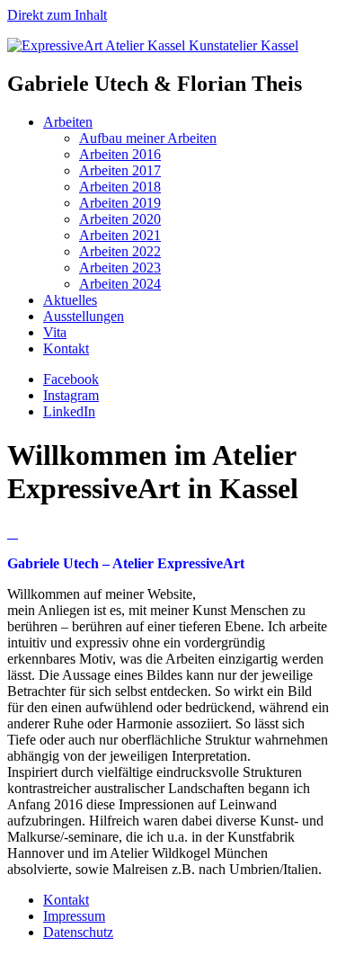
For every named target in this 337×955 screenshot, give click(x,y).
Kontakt (66, 348)
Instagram (71, 395)
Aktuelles (70, 300)
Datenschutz (78, 932)
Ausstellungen (83, 316)
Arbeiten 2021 (120, 235)
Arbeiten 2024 (120, 283)
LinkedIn (69, 411)
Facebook (71, 379)
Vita (55, 332)
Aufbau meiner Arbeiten (148, 138)
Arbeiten (68, 121)
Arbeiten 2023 (120, 267)
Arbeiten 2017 (120, 170)
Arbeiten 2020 (120, 219)
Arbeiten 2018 (120, 186)
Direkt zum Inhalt (57, 14)
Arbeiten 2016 (120, 154)
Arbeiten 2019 (120, 202)
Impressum (74, 916)
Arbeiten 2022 (120, 251)
